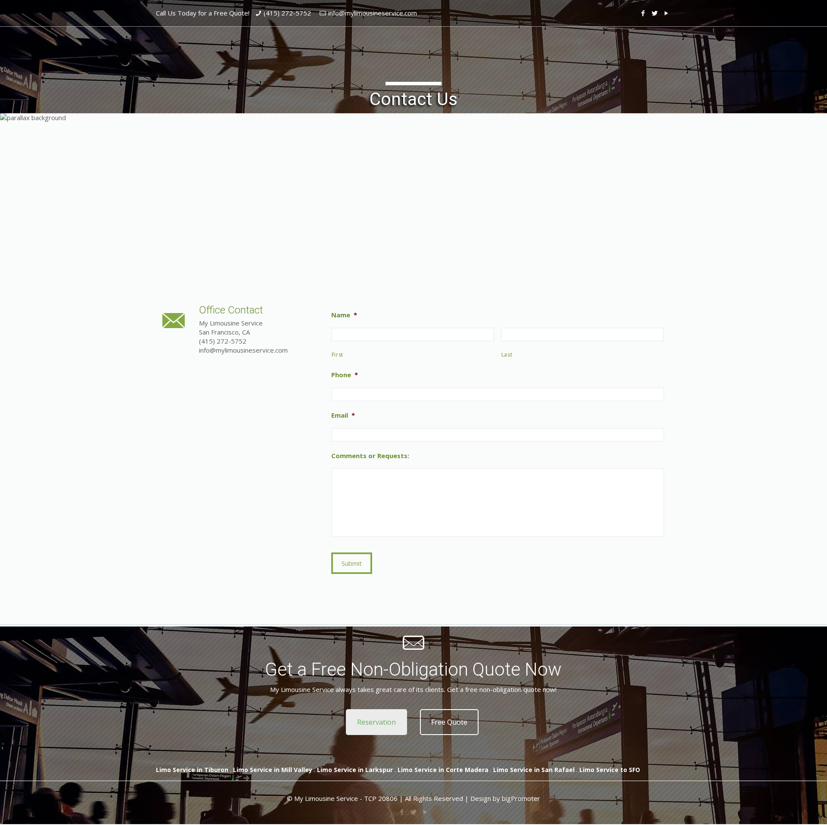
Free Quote (449, 722)
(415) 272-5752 (287, 13)
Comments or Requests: (370, 456)
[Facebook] (643, 13)
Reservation (376, 722)
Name (344, 315)
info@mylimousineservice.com (372, 13)
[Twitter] (654, 13)
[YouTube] (666, 13)
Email (343, 415)
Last (507, 354)
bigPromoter (521, 798)
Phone (344, 375)
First (337, 354)
